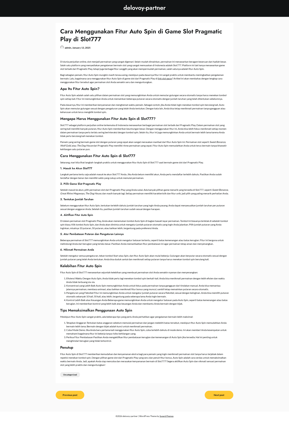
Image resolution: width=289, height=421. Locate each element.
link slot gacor (165, 78)
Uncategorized (70, 374)
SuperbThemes (167, 416)
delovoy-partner (144, 8)
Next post (219, 394)
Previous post (70, 394)
